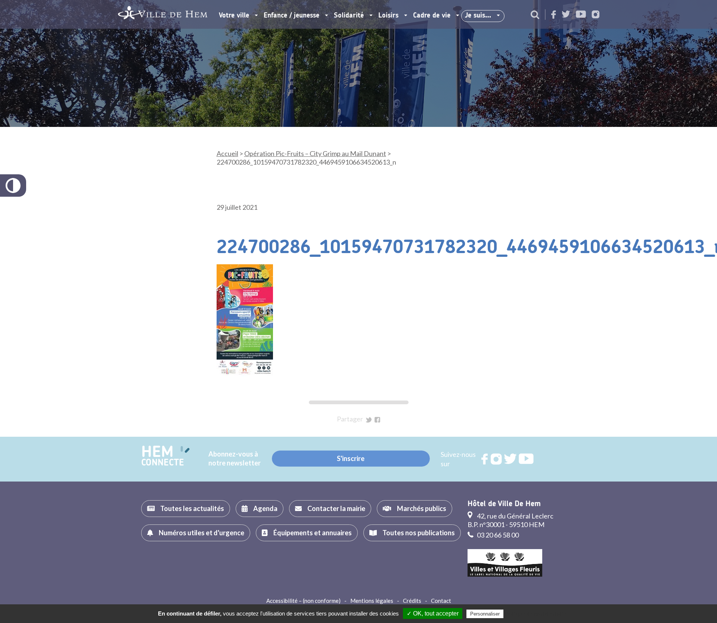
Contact (441, 600)
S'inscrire (350, 458)
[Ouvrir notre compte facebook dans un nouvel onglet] (553, 15)
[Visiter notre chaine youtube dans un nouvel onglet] (581, 14)
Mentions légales (371, 600)
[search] (535, 15)
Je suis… (478, 15)
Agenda (265, 508)
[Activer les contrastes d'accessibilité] (13, 185)
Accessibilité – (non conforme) (303, 600)
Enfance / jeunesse (291, 15)
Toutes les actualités (192, 508)
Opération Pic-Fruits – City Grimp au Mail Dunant (315, 153)
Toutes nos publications (418, 533)
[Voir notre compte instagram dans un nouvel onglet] (596, 15)
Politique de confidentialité (536, 614)
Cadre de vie (431, 15)
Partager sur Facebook (377, 420)
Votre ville (234, 15)
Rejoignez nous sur (485, 459)
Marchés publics (421, 508)
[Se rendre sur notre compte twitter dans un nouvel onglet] (566, 14)
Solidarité (349, 15)
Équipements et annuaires (312, 533)
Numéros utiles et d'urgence (201, 533)
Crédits (412, 600)
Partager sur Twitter (369, 420)
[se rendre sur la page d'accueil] (163, 14)
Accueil (227, 153)
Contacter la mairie (336, 508)
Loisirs (388, 15)
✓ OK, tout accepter (433, 613)
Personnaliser (485, 614)
